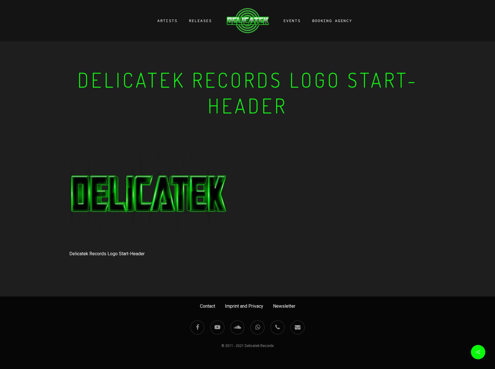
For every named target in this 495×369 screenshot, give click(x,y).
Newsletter (284, 306)
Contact (207, 306)
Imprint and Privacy (244, 306)
